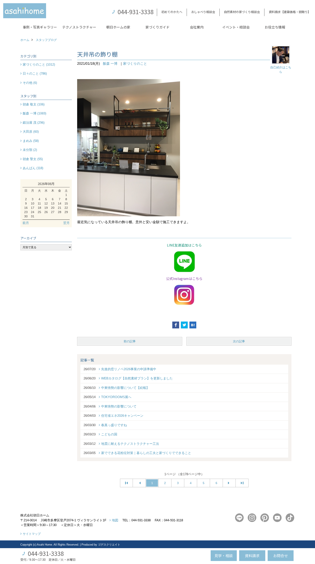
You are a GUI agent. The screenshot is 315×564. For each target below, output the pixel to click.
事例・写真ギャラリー (40, 27)
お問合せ (280, 555)
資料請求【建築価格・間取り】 (290, 12)
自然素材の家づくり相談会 (242, 12)
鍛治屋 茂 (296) (34, 122)
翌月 (66, 223)
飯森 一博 (110, 63)
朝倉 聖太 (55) (33, 159)
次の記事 (239, 341)
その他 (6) (30, 82)
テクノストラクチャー (79, 27)
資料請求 (252, 555)
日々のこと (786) (35, 73)
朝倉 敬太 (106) (34, 104)
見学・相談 (223, 555)
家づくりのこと (135, 63)
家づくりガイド (158, 27)
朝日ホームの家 (118, 27)
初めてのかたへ (171, 12)
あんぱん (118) (33, 168)
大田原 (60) (31, 131)
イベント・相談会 (236, 27)
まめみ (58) (31, 141)
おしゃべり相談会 (203, 12)
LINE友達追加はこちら (184, 245)
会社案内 (197, 27)
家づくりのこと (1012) (39, 64)
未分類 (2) (30, 150)
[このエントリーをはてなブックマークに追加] (192, 325)
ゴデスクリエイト (109, 544)
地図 (115, 520)
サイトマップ (32, 533)
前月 (25, 223)
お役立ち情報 (275, 27)
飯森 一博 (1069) (34, 113)
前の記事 (130, 341)
